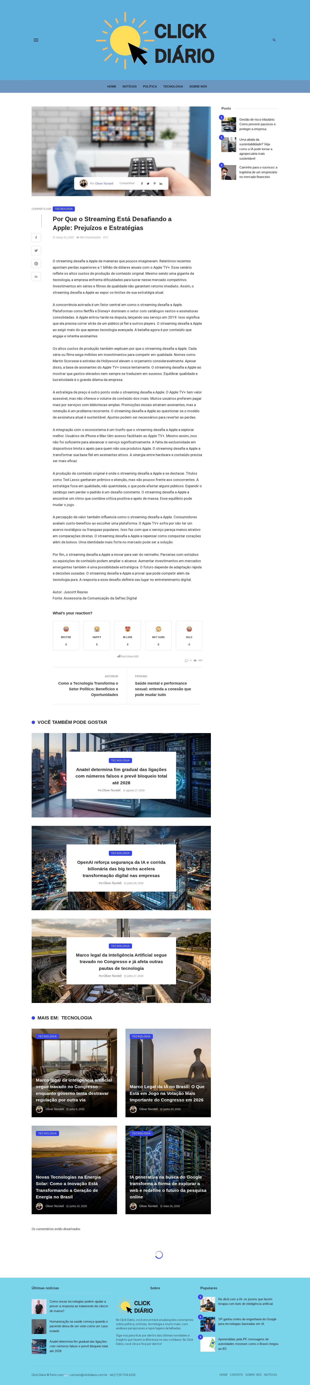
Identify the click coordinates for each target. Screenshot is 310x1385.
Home (111, 86)
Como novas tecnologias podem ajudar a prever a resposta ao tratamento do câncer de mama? (79, 1306)
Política (150, 86)
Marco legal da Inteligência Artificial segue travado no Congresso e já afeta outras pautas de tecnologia (121, 962)
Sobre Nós (198, 86)
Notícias (130, 86)
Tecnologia (173, 86)
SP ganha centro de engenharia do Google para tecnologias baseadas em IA (247, 1321)
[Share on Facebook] (36, 238)
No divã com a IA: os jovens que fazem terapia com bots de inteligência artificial (245, 1301)
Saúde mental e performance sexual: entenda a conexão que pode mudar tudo (163, 689)
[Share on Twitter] (36, 251)
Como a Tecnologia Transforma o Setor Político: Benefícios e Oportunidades (88, 689)
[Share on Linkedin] (36, 277)
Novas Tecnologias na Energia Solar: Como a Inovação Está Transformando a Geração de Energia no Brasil (68, 1187)
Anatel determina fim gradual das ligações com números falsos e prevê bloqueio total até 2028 (121, 776)
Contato (236, 1374)
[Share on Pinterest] (36, 264)
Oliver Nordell (104, 183)
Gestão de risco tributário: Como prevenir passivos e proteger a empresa (257, 124)
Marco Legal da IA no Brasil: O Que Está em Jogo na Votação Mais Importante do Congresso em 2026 (167, 1093)
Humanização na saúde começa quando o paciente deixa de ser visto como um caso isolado (79, 1326)
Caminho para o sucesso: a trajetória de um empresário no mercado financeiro (258, 172)
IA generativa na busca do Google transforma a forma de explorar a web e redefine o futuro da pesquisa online (168, 1187)
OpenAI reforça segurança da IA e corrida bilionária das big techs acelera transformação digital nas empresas (121, 869)
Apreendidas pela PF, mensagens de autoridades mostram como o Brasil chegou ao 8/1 (248, 1343)
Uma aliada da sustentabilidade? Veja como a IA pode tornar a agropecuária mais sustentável (255, 149)
